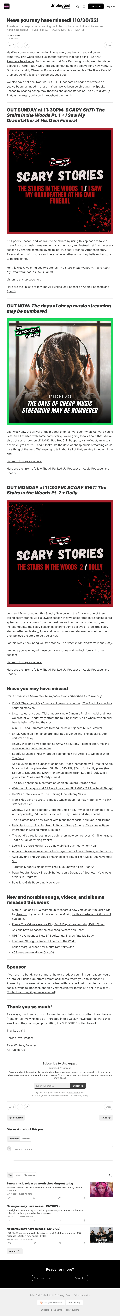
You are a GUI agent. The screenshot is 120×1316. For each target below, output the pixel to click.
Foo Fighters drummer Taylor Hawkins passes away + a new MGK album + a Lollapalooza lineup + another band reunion (45, 1212)
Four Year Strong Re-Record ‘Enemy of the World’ (44, 941)
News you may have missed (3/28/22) (33, 1206)
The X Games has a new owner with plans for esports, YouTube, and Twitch (61, 820)
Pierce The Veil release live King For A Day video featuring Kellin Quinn (58, 924)
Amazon (21, 914)
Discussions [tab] (29, 1175)
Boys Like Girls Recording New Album (36, 882)
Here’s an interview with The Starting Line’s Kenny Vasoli (49, 794)
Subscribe (95, 6)
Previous (18, 1117)
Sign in (111, 6)
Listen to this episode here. (24, 279)
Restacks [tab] (26, 1138)
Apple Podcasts (93, 287)
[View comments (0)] (20, 45)
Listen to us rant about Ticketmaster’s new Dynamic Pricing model (55, 713)
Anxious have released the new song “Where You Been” (48, 930)
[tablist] (19, 1139)
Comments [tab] (13, 1138)
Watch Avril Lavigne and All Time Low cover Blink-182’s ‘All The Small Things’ (62, 788)
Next (104, 1117)
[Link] (2, 115)
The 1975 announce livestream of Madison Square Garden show (54, 783)
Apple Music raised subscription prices (37, 764)
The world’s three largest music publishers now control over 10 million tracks (62, 835)
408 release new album (27, 952)
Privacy (61, 1295)
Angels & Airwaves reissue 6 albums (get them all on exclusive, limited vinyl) (62, 851)
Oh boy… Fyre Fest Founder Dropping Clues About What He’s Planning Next (61, 809)
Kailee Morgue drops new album (33, 947)
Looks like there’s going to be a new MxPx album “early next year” (55, 845)
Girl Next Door (64, 947)
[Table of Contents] (3, 658)
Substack (45, 1309)
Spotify (11, 291)
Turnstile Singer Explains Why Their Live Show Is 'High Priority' (53, 867)
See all (12, 1251)
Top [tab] (10, 1175)
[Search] (77, 6)
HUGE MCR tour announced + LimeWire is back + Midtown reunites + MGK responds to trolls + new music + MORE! (44, 1234)
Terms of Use (74, 1092)
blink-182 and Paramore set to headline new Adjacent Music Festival (57, 728)
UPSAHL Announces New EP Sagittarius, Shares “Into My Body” (53, 935)
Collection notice (82, 1295)
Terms (69, 1295)
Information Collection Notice (59, 1095)
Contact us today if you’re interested (31, 992)
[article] (60, 1191)
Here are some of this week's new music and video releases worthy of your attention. (44, 1189)
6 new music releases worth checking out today (40, 1183)
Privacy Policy (82, 1095)
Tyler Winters (13, 35)
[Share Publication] (84, 6)
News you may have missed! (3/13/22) (33, 1229)
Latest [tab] (18, 1175)
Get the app (74, 1302)
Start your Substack (52, 1302)
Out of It (48, 952)
